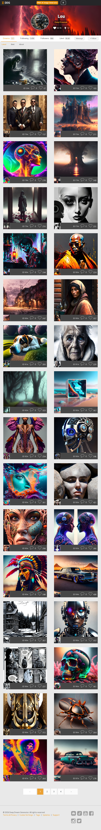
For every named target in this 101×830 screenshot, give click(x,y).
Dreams (8, 38)
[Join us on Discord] (73, 813)
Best (12, 44)
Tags (38, 815)
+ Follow (93, 38)
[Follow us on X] (79, 821)
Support (56, 815)
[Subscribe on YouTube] (85, 813)
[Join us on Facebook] (91, 813)
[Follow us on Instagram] (73, 821)
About (21, 44)
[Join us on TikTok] (79, 813)
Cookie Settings (26, 815)
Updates (46, 815)
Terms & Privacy (10, 815)
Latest (4, 44)
